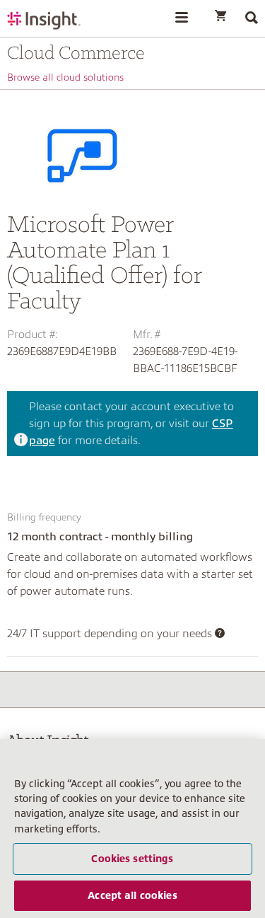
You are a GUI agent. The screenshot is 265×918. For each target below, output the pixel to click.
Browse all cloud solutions (65, 77)
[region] (132, 828)
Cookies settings (132, 858)
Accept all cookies (132, 895)
